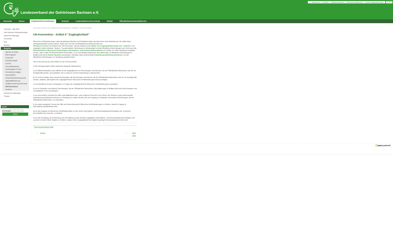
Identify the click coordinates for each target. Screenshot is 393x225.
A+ (388, 2)
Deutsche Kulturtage (11, 36)
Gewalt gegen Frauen (13, 69)
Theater (7, 96)
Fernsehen (8, 39)
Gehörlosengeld (11, 61)
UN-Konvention (11, 86)
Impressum (315, 2)
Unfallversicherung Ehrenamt (16, 84)
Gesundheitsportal (12, 66)
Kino (5, 42)
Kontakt (325, 2)
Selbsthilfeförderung (12, 81)
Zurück (41, 133)
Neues (22, 21)
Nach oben (134, 134)
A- (391, 2)
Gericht (8, 63)
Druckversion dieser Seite (43, 127)
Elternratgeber (10, 55)
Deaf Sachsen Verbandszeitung (15, 32)
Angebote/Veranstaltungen (60, 28)
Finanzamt (9, 58)
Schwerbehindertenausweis (15, 78)
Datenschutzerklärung (354, 2)
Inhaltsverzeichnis (337, 2)
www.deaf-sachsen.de (41, 28)
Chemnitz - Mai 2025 (11, 29)
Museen (7, 45)
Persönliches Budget (13, 72)
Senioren (8, 89)
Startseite (7, 21)
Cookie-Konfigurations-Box (374, 2)
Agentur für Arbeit (11, 52)
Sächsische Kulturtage (12, 93)
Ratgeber (7, 48)
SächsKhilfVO (10, 75)
